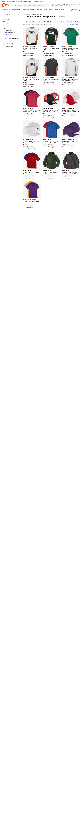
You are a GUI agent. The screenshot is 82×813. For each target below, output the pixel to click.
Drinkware (6, 26)
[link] (7, 5)
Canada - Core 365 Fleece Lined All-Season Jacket (50, 173)
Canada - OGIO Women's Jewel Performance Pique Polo (32, 111)
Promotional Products (9, 32)
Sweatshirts (6, 19)
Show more (6, 34)
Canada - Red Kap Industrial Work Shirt (51, 80)
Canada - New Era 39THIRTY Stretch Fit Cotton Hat (70, 142)
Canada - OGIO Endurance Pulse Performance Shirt (70, 48)
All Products (26, 14)
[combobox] (32, 5)
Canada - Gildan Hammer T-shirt (31, 48)
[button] (74, 6)
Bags (4, 28)
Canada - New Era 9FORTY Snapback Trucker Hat (50, 111)
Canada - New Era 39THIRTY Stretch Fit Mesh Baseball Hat (70, 111)
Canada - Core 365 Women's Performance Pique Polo (31, 202)
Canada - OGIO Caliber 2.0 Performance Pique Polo (50, 142)
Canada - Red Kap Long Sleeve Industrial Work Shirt (71, 80)
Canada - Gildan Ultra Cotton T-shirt (31, 80)
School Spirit (6, 23)
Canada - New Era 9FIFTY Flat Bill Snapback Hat (31, 142)
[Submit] (15, 5)
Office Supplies (7, 30)
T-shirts (5, 17)
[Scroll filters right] (77, 21)
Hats (4, 21)
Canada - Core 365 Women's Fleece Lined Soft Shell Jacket (70, 173)
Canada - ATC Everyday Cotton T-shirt (51, 48)
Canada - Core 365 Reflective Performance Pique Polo (31, 173)
